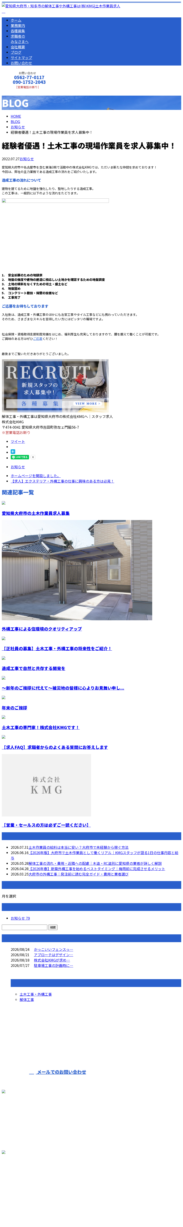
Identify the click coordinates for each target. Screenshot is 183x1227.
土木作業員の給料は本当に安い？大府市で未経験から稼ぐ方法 (79, 847)
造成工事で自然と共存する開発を (33, 668)
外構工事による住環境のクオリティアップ (42, 629)
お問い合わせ (21, 63)
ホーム (16, 20)
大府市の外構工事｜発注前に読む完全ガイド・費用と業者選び (79, 874)
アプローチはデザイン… (53, 954)
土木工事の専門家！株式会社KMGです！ (41, 727)
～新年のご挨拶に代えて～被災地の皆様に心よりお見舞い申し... (63, 688)
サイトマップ (21, 57)
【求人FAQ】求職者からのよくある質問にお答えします (55, 747)
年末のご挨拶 (14, 708)
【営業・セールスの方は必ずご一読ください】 (46, 825)
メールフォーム (17, 92)
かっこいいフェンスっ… (53, 949)
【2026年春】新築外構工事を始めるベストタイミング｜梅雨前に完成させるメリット (97, 868)
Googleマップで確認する (24, 1176)
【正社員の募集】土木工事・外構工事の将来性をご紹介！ (57, 648)
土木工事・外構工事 (36, 994)
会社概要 (18, 46)
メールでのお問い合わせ (61, 1072)
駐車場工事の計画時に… (53, 965)
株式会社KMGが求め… (52, 960)
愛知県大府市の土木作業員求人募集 (36, 513)
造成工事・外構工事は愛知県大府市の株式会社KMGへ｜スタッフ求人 (57, 1212)
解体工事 (27, 999)
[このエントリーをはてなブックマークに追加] (13, 452)
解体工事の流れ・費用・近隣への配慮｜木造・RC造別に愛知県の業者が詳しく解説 (95, 863)
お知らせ (27, 158)
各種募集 (18, 30)
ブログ (16, 52)
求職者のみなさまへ (20, 38)
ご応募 (37, 338)
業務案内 (18, 25)
